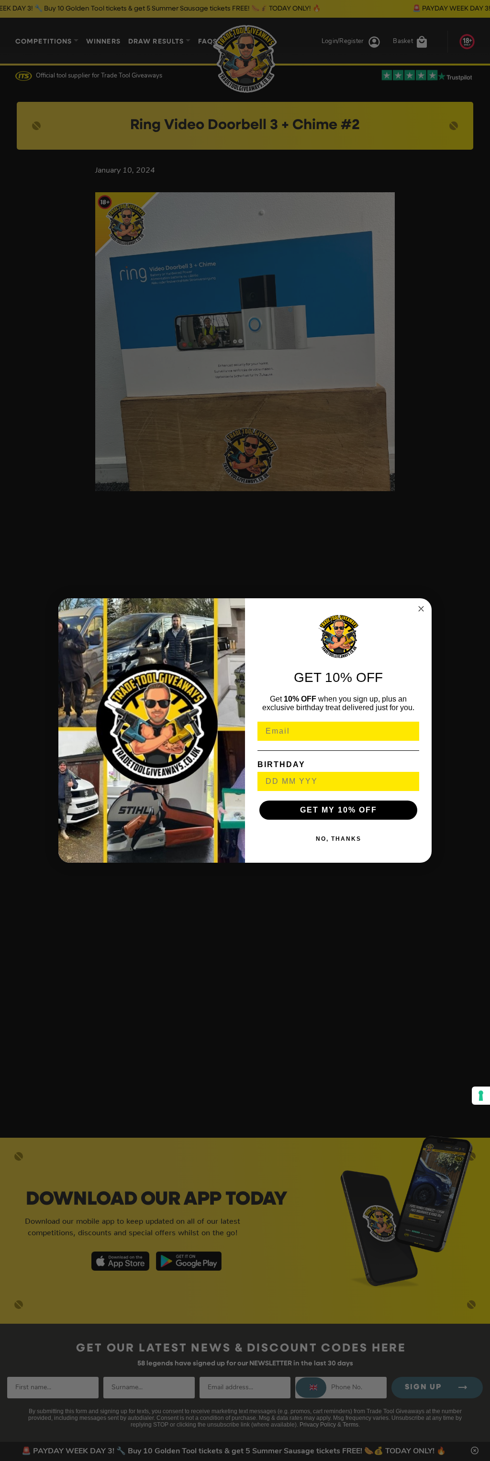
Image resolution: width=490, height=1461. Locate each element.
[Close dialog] (421, 609)
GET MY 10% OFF (338, 810)
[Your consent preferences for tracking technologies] (481, 1096)
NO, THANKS (338, 838)
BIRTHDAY (281, 764)
